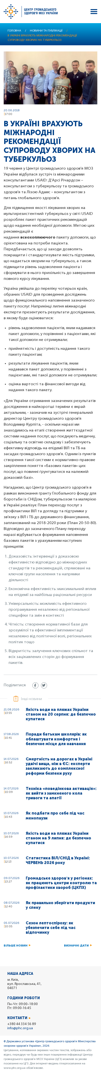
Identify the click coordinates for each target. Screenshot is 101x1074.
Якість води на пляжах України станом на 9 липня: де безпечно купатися (58, 838)
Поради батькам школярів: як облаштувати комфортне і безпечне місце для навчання (56, 739)
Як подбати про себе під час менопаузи (55, 815)
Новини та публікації (46, 30)
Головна (14, 30)
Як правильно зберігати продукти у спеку (60, 905)
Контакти (17, 1018)
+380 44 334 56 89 (21, 1024)
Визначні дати (76, 945)
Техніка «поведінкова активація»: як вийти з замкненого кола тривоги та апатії (61, 793)
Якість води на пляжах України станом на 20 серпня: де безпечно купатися (61, 714)
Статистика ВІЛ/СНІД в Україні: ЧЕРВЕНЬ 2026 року (58, 860)
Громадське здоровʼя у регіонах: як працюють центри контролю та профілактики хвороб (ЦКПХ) (61, 883)
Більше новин (15, 945)
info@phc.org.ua (20, 1028)
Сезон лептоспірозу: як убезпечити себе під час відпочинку (51, 928)
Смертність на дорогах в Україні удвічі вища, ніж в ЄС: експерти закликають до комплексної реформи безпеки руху (59, 766)
